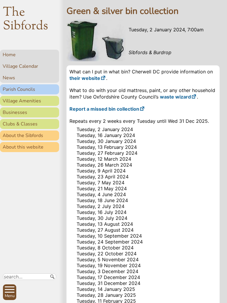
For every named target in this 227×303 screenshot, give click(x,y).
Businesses (15, 112)
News (9, 78)
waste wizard (175, 97)
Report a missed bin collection (104, 109)
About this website (23, 147)
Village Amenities (22, 101)
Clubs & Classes (20, 124)
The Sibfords (25, 19)
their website (84, 78)
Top (52, 296)
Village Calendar (20, 66)
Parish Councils (19, 89)
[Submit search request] (52, 277)
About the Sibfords (23, 135)
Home (9, 54)
